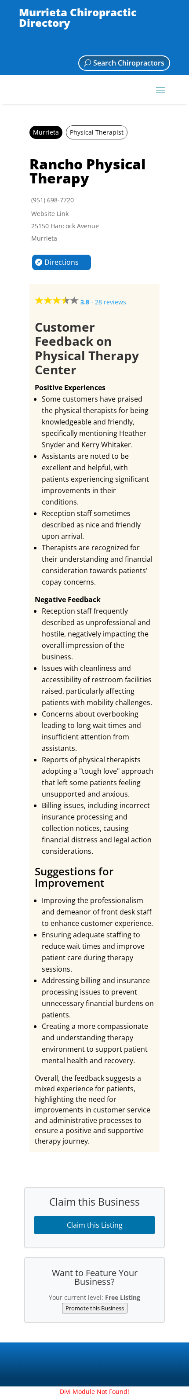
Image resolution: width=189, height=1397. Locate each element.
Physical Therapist (97, 132)
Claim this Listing (95, 1225)
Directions (61, 262)
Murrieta (46, 132)
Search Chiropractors (128, 63)
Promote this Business (94, 1308)
